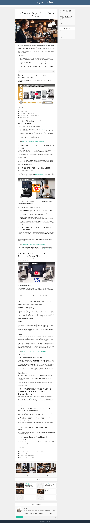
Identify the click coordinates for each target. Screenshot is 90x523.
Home (61, 30)
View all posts (19, 517)
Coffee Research (50, 5)
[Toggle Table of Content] (52, 71)
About (61, 32)
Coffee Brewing (27, 489)
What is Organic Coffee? (23, 111)
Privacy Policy (62, 35)
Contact (61, 37)
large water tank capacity (39, 174)
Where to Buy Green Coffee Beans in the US (27, 455)
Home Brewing (27, 490)
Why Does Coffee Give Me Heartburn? (26, 113)
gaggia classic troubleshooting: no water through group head (40, 398)
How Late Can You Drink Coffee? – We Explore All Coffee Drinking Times (32, 451)
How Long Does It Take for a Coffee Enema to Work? (29, 450)
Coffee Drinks (47, 483)
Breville (26, 483)
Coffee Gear (43, 5)
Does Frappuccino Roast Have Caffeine (26, 457)
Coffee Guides (36, 5)
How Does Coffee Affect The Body (25, 453)
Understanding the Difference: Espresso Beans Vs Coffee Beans (31, 109)
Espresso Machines (28, 484)
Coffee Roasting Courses (24, 117)
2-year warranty (47, 248)
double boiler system (44, 129)
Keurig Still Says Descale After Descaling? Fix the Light (29, 115)
